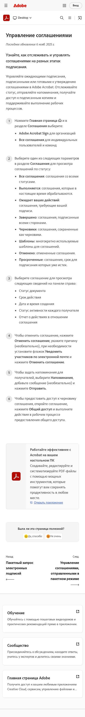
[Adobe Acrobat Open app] (80, 18)
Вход (76, 5)
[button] (64, 5)
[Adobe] (20, 5)
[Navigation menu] (6, 5)
